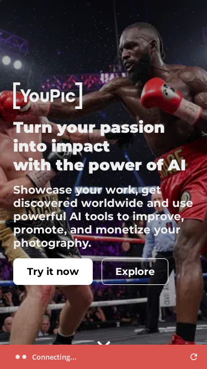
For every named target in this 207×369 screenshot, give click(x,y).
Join (161, 18)
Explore (135, 272)
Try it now (53, 272)
